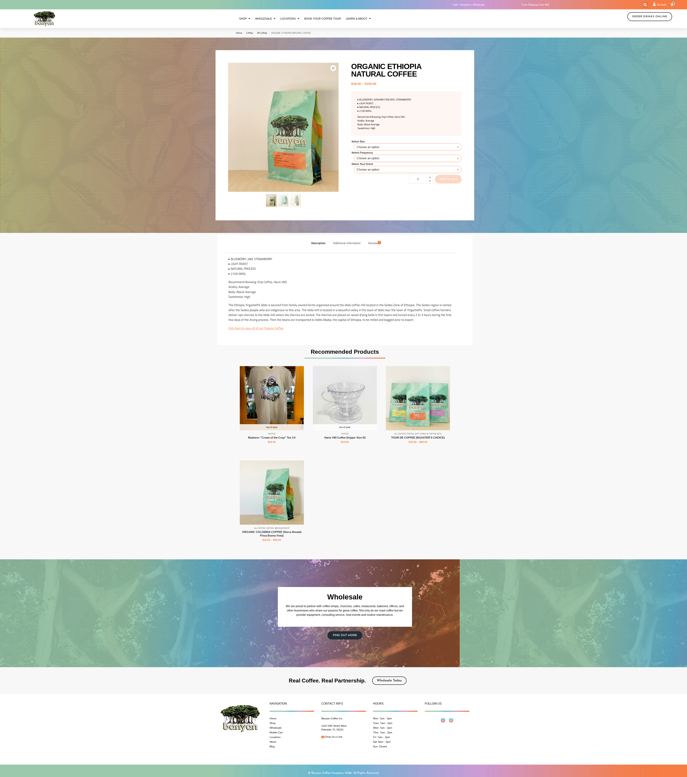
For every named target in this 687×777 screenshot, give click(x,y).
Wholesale (263, 18)
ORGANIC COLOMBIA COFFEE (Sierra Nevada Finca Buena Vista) (271, 533)
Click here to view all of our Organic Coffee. (256, 328)
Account (661, 4)
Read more (345, 449)
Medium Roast (282, 528)
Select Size (358, 141)
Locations (288, 18)
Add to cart (448, 179)
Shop (243, 18)
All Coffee (262, 33)
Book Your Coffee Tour (322, 18)
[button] (645, 5)
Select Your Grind (362, 163)
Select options (272, 449)
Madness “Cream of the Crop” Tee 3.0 (271, 437)
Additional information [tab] (347, 243)
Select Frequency (362, 152)
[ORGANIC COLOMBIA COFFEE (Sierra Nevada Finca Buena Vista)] (272, 492)
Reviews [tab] (374, 243)
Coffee (249, 33)
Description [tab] (318, 243)
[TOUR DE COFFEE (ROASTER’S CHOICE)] (418, 398)
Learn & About (356, 18)
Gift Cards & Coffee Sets (428, 433)
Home (239, 33)
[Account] (654, 4)
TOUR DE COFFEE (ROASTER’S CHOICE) (418, 437)
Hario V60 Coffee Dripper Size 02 (345, 437)
